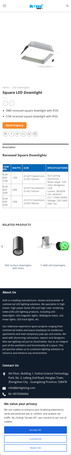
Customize (35, 438)
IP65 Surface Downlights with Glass (18, 267)
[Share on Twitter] (17, 134)
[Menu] (4, 6)
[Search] (67, 6)
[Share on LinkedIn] (35, 134)
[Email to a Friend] (23, 134)
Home (5, 87)
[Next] (68, 253)
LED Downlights (21, 87)
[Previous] (2, 253)
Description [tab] (9, 147)
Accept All (35, 429)
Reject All (35, 447)
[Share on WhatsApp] (5, 134)
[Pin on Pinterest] (29, 134)
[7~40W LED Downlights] (53, 246)
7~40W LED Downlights (53, 265)
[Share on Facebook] (11, 134)
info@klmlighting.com (21, 388)
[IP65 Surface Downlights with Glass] (18, 246)
